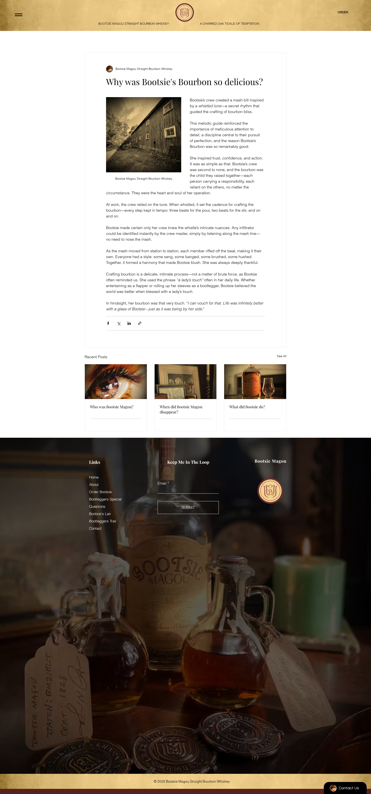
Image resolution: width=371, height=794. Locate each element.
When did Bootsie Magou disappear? (181, 409)
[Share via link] (140, 323)
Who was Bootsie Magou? (111, 406)
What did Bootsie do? (247, 406)
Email (162, 483)
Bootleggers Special (105, 499)
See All (281, 356)
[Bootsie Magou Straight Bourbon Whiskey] (116, 381)
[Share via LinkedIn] (129, 323)
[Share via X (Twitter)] (119, 323)
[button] (19, 15)
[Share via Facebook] (108, 323)
